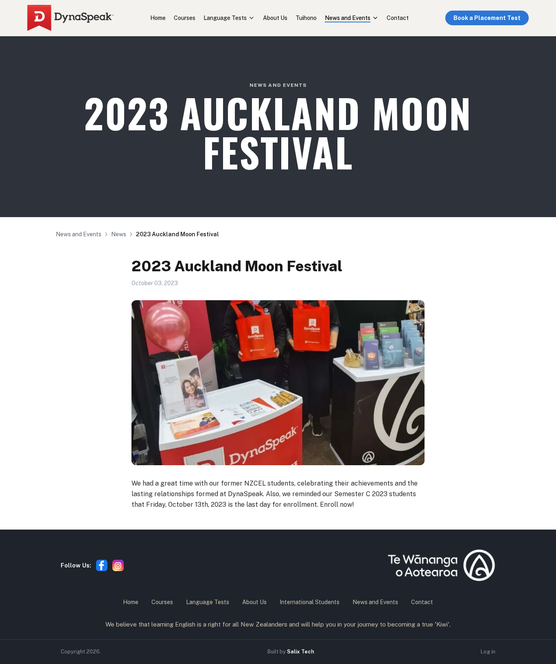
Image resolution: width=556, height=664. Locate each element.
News (118, 234)
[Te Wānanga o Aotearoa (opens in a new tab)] (441, 565)
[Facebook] (101, 565)
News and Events (347, 18)
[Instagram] (118, 565)
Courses (184, 18)
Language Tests (225, 18)
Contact (398, 18)
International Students (309, 602)
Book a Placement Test (487, 18)
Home (158, 18)
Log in (488, 652)
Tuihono (306, 18)
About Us (275, 18)
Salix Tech (300, 652)
